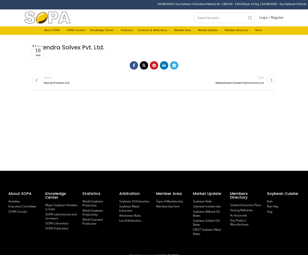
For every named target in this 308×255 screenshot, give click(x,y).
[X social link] (144, 65)
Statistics (91, 193)
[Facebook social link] (134, 65)
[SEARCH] (250, 18)
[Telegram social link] (174, 65)
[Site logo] (48, 17)
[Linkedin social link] (164, 65)
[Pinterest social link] (154, 65)
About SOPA (21, 193)
